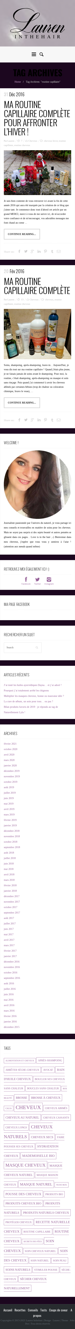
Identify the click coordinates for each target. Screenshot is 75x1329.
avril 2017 (9, 940)
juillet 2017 (10, 923)
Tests (43, 1310)
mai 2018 (8, 869)
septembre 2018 (12, 847)
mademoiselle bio (38, 1156)
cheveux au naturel (22, 1117)
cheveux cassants (56, 1117)
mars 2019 (9, 814)
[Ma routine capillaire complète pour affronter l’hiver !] (37, 172)
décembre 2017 (11, 896)
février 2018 (10, 885)
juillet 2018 (10, 858)
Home (18, 81)
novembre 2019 (12, 776)
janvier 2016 (10, 1021)
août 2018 (9, 852)
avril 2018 (9, 874)
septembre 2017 (12, 912)
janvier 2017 (10, 956)
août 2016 (9, 983)
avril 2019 (9, 809)
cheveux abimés (56, 1108)
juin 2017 (9, 929)
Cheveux (32, 140)
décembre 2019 (11, 771)
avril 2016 (9, 1005)
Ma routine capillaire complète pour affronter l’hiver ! (37, 118)
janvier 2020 (10, 765)
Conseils (33, 1310)
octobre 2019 (10, 782)
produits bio (54, 1194)
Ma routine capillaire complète (37, 286)
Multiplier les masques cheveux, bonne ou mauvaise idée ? (34, 696)
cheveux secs (42, 1137)
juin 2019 (9, 798)
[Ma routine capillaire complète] (37, 334)
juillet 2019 (10, 792)
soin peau (59, 1260)
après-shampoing (50, 1060)
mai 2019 (8, 803)
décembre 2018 (11, 831)
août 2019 (9, 787)
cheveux (49, 299)
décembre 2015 (11, 1027)
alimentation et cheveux (19, 1061)
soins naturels (17, 1269)
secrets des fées (32, 1242)
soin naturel (40, 1260)
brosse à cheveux (45, 1097)
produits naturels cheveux (46, 1212)
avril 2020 (9, 754)
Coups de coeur (58, 1310)
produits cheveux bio (23, 1203)
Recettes (20, 1310)
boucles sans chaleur (43, 1088)
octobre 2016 (10, 972)
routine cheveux (22, 145)
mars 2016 (9, 1010)
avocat (48, 1069)
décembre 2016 (11, 961)
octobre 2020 (10, 749)
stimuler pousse (46, 1269)
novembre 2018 (12, 836)
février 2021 (10, 743)
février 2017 (10, 950)
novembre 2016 (12, 967)
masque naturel (36, 1184)
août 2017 (9, 918)
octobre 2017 (10, 907)
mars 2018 (9, 880)
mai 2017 (8, 934)
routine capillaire (37, 1231)
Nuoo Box (61, 1185)
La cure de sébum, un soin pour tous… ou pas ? (28, 701)
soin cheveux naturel (40, 1251)
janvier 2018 (10, 891)
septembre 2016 (12, 978)
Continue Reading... (22, 234)
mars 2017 (9, 945)
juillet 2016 (10, 989)
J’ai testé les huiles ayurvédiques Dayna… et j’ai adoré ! (33, 685)
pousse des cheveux (23, 1194)
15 (22, 299)
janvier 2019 (10, 825)
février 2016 (10, 1016)
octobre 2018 (10, 841)
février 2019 (10, 820)
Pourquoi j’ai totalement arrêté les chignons (26, 690)
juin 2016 (9, 994)
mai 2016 (8, 999)
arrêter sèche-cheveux (22, 1069)
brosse (21, 1097)
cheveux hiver (51, 140)
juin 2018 (9, 863)
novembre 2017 (12, 901)
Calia (8, 1108)
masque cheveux (25, 1165)
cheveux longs (16, 1127)
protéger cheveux (18, 1222)
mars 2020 (9, 760)
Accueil (7, 1310)
